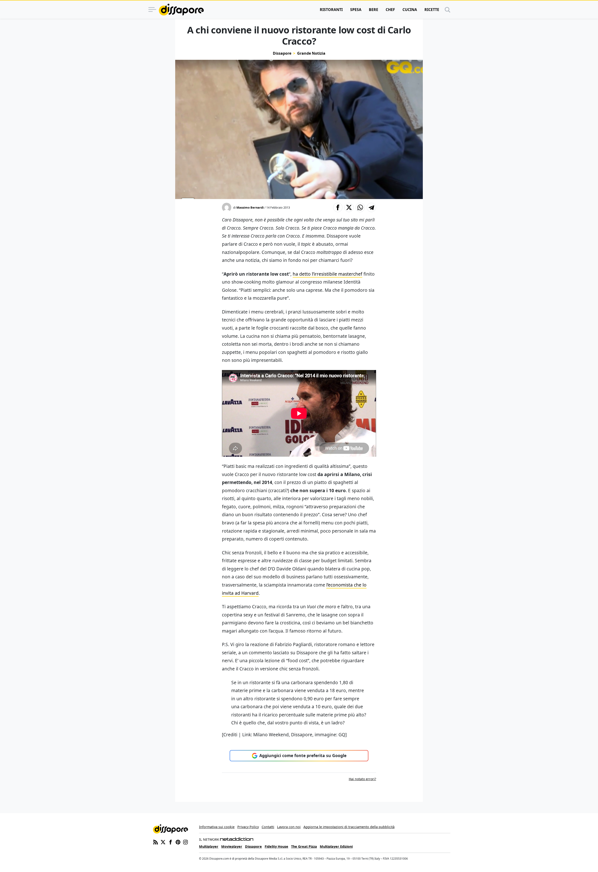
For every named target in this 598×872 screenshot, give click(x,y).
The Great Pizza (304, 846)
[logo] (181, 9)
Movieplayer (231, 846)
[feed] (155, 841)
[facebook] (170, 841)
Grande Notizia (311, 53)
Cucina (409, 9)
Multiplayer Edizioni (336, 846)
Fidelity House (276, 846)
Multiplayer (208, 846)
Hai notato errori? (362, 779)
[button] (337, 207)
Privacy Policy (248, 827)
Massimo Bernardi (250, 207)
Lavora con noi (289, 827)
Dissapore (282, 53)
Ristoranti (331, 9)
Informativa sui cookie (217, 827)
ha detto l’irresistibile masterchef (327, 274)
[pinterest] (178, 841)
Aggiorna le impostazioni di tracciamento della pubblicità (349, 827)
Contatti (268, 827)
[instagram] (185, 841)
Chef (390, 9)
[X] (163, 841)
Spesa (355, 9)
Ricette (431, 9)
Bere (373, 9)
